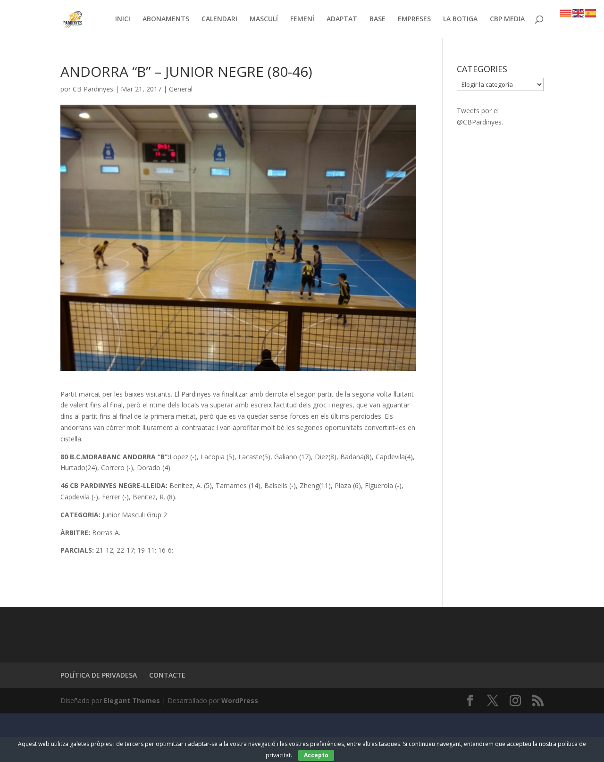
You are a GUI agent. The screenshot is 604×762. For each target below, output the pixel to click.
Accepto (316, 755)
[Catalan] (566, 12)
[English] (578, 12)
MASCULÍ (264, 19)
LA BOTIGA (460, 19)
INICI (122, 19)
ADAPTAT (342, 19)
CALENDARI (219, 19)
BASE (377, 19)
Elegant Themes (132, 700)
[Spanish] (591, 12)
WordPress (239, 700)
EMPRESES (414, 19)
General (181, 88)
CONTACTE (167, 675)
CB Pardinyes (93, 88)
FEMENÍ (302, 19)
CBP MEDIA (507, 19)
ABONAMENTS (166, 19)
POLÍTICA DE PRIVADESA (98, 675)
